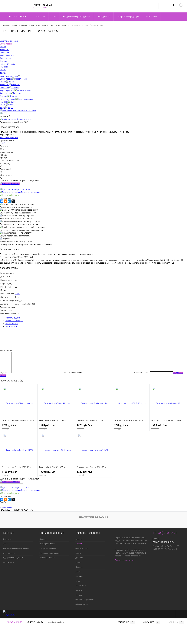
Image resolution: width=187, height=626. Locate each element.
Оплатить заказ (81, 548)
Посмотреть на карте (124, 560)
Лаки (5, 544)
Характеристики (7, 90)
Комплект (4, 85)
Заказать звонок (39, 8)
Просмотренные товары (93, 517)
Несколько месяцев (14, 321)
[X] (13, 201)
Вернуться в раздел (9, 76)
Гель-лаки (7, 539)
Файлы (3, 105)
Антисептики (8, 562)
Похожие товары (7, 99)
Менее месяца (11, 323)
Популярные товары (47, 544)
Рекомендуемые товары (49, 553)
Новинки (42, 539)
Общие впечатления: (73, 373)
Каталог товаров (18, 16)
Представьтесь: (142, 373)
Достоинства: (6, 350)
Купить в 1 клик (23, 189)
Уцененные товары (47, 558)
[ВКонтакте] (1, 201)
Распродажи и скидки (48, 548)
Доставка (79, 558)
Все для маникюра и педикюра (16, 548)
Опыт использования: (10, 313)
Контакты (79, 576)
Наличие (4, 102)
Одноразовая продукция (13, 558)
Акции (77, 572)
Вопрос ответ (80, 586)
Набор (3, 82)
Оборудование (9, 553)
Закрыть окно (6, 507)
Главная (78, 539)
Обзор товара (6, 79)
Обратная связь (15, 622)
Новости (78, 590)
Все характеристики (9, 138)
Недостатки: (5, 373)
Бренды (78, 595)
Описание (4, 87)
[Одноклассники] (5, 201)
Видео (2, 108)
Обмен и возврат (82, 604)
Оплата (78, 553)
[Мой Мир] (9, 201)
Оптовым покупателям (84, 600)
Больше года (11, 326)
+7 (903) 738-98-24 (35, 622)
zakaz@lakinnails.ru (163, 541)
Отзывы (3, 96)
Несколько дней (12, 318)
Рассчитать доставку (30, 192)
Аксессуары (5, 93)
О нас (77, 581)
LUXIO (2, 143)
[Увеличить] (18, 110)
